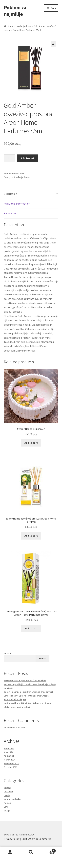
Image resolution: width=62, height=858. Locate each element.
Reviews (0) (10, 213)
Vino (6, 806)
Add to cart (27, 158)
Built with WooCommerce (36, 838)
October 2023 (10, 767)
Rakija (7, 810)
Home (10, 26)
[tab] (31, 194)
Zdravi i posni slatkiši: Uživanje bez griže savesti (29, 691)
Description (10, 193)
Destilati (8, 791)
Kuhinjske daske (12, 799)
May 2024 (8, 752)
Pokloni (8, 802)
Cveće (7, 795)
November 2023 (11, 763)
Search (7, 653)
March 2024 (9, 759)
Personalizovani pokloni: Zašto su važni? (25, 680)
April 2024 (9, 755)
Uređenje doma (23, 26)
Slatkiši (8, 787)
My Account (10, 852)
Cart (47, 849)
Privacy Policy (11, 838)
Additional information (17, 203)
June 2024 (9, 748)
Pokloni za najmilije (15, 10)
